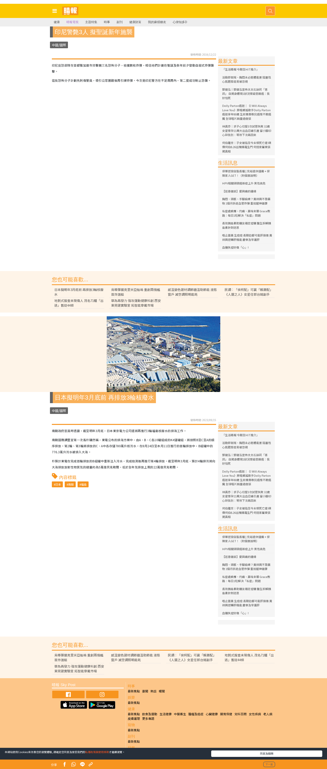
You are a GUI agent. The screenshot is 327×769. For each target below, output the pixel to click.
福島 (84, 484)
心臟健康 (212, 714)
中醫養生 (180, 714)
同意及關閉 (266, 753)
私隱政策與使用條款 (97, 752)
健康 (57, 22)
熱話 (153, 691)
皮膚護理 (134, 718)
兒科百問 (240, 714)
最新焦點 (134, 691)
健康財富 (135, 22)
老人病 (267, 714)
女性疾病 (255, 714)
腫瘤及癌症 (195, 714)
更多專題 (148, 718)
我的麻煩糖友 (157, 22)
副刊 (120, 22)
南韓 (71, 484)
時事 (107, 22)
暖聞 (162, 691)
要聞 (145, 691)
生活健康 (166, 714)
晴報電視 (72, 22)
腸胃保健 (226, 714)
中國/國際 (59, 45)
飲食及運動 (149, 714)
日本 (58, 484)
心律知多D (180, 22)
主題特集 (91, 22)
